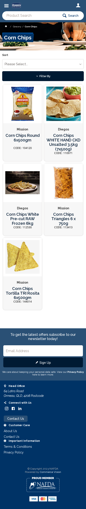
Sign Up (45, 362)
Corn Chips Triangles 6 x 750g (63, 219)
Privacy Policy (75, 372)
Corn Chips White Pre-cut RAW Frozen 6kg (22, 219)
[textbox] (30, 15)
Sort (5, 55)
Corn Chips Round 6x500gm (23, 137)
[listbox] (43, 64)
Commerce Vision (50, 472)
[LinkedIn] (20, 408)
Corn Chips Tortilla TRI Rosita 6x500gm (22, 293)
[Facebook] (13, 408)
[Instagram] (6, 408)
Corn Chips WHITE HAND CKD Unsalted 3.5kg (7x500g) (63, 142)
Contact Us (15, 418)
